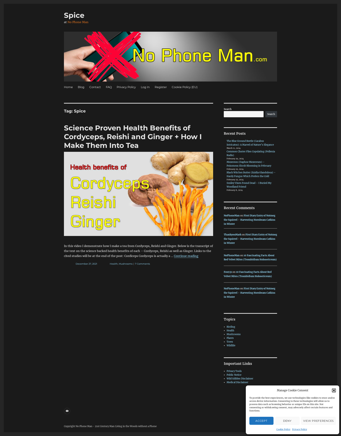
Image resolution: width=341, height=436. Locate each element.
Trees (230, 341)
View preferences (318, 420)
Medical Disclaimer (237, 382)
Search (228, 109)
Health (114, 263)
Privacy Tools (234, 371)
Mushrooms (125, 263)
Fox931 (228, 272)
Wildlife (231, 345)
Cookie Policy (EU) (184, 87)
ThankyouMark (232, 234)
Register (161, 87)
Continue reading (186, 256)
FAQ (109, 87)
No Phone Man (77, 22)
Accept (261, 420)
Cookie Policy (283, 429)
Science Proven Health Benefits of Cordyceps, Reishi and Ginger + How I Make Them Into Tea (133, 137)
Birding (231, 326)
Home (68, 87)
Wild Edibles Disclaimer (240, 378)
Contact (95, 87)
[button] (334, 390)
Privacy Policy (299, 429)
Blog (81, 87)
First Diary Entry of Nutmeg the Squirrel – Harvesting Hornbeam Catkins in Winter (249, 219)
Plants (230, 338)
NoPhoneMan (232, 215)
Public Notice (234, 374)
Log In (145, 87)
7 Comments (142, 263)
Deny (287, 420)
